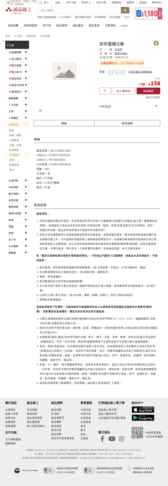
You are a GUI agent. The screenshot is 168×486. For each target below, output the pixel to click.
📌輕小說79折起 (17, 71)
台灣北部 (86, 409)
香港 (83, 426)
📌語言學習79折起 (17, 78)
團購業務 (10, 443)
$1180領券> (65, 17)
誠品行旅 (56, 430)
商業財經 (31, 36)
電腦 (11, 226)
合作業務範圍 (13, 439)
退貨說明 (127, 123)
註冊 (57, 2)
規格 (64, 123)
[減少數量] (110, 72)
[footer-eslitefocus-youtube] (112, 438)
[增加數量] (122, 72)
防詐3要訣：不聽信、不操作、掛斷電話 (26, 2)
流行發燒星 (115, 17)
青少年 (12, 239)
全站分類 (13, 25)
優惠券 (130, 2)
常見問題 (32, 409)
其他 (11, 159)
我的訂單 (101, 2)
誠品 (57, 413)
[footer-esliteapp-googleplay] (143, 417)
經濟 (11, 130)
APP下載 (71, 2)
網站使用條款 (34, 417)
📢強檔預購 (15, 52)
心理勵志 (13, 117)
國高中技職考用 (17, 213)
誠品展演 (56, 425)
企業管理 (14, 140)
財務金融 (14, 164)
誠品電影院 (57, 417)
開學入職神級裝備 (47, 17)
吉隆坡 (84, 438)
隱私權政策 (33, 422)
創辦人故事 (11, 413)
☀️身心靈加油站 (17, 58)
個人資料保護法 (36, 426)
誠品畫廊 (94, 25)
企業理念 (10, 409)
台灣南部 (86, 417)
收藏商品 (116, 2)
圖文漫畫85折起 (83, 17)
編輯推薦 (13, 98)
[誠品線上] (18, 12)
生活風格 (13, 246)
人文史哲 (13, 104)
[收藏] (105, 91)
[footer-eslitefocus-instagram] (122, 438)
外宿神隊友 (100, 17)
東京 (83, 434)
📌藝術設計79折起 (17, 91)
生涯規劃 (45, 36)
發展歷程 (10, 422)
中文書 (18, 36)
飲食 (11, 219)
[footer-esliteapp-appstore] (143, 409)
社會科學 (13, 180)
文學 (11, 111)
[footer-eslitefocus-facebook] (102, 438)
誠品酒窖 (56, 434)
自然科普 (13, 200)
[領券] (149, 13)
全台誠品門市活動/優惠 (112, 417)
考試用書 (13, 187)
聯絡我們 (32, 413)
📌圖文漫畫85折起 (17, 65)
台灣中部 (86, 413)
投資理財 (14, 150)
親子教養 (13, 193)
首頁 (7, 36)
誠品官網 (56, 409)
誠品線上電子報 (107, 409)
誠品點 (143, 2)
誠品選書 (61, 25)
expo (124, 25)
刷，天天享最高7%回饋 (122, 63)
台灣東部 (86, 422)
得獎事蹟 (10, 426)
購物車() (157, 2)
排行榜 (47, 25)
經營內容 (10, 417)
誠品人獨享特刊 (107, 413)
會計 (11, 169)
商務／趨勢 (15, 135)
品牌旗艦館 (30, 25)
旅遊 (11, 233)
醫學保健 (13, 206)
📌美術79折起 (16, 85)
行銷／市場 (15, 145)
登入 (46, 2)
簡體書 (12, 252)
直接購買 (148, 91)
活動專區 (110, 25)
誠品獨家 (78, 25)
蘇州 (83, 430)
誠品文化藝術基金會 (62, 438)
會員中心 (86, 2)
